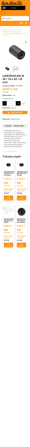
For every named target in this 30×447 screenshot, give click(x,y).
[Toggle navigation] (3, 12)
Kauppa (10, 30)
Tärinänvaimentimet (8, 32)
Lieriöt (19, 32)
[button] (26, 42)
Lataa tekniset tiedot (10, 151)
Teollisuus (18, 30)
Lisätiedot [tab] (8, 126)
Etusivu (4, 30)
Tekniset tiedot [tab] (19, 126)
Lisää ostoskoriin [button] (8, 198)
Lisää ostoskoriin (16, 112)
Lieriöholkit (6, 34)
